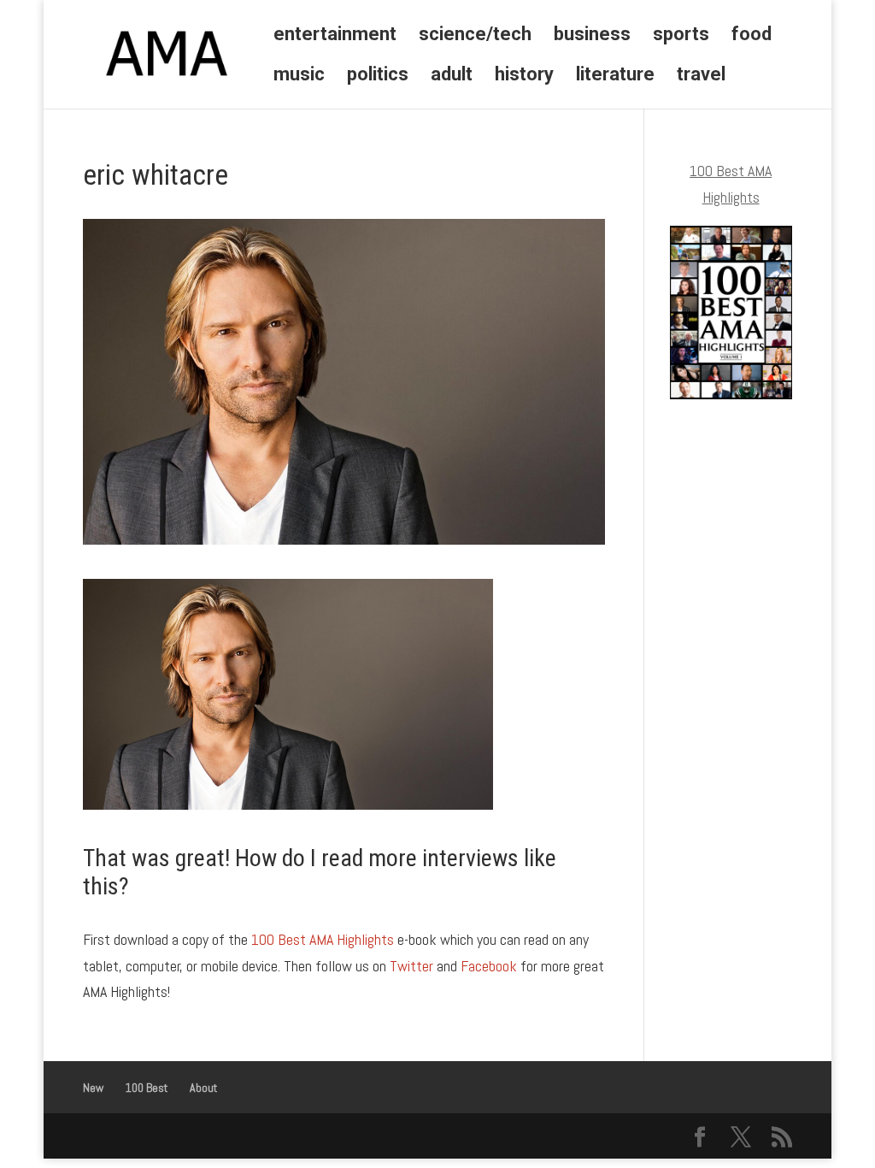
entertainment (334, 36)
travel (701, 76)
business (592, 36)
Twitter (411, 966)
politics (377, 76)
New (93, 1087)
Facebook (489, 966)
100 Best (146, 1087)
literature (615, 76)
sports (681, 36)
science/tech (475, 36)
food (751, 36)
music (299, 76)
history (524, 76)
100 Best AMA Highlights (322, 939)
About (203, 1087)
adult (452, 76)
